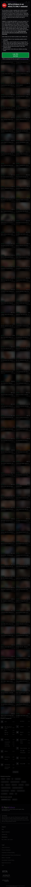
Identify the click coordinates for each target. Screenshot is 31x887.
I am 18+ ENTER (15, 55)
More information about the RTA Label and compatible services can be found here (14, 33)
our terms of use (24, 59)
